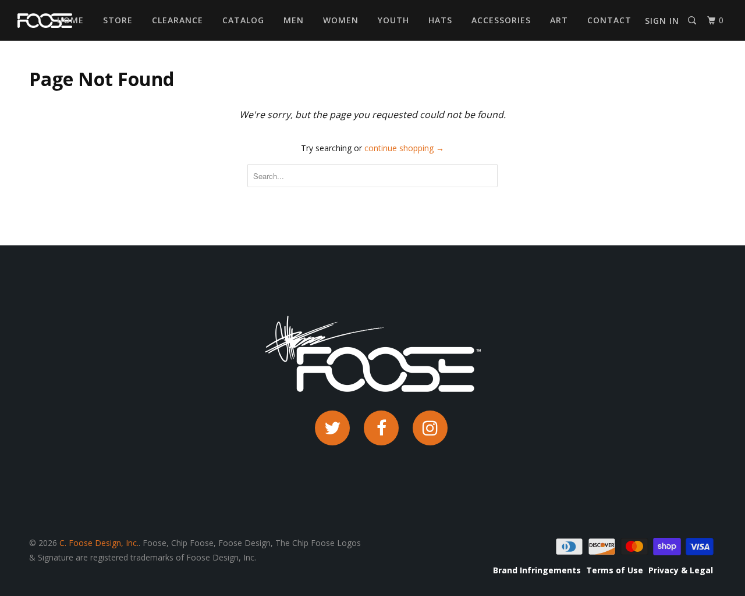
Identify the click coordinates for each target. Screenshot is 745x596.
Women (341, 20)
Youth (393, 20)
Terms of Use (614, 570)
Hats (440, 20)
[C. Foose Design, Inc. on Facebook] (381, 428)
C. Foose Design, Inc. (99, 542)
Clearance (177, 20)
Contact (609, 20)
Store (118, 20)
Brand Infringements (537, 570)
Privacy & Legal (680, 570)
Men (293, 20)
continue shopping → (404, 148)
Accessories (501, 20)
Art (559, 20)
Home (70, 20)
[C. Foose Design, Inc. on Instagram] (430, 428)
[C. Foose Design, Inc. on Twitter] (332, 428)
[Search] (693, 20)
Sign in (662, 20)
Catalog (243, 20)
